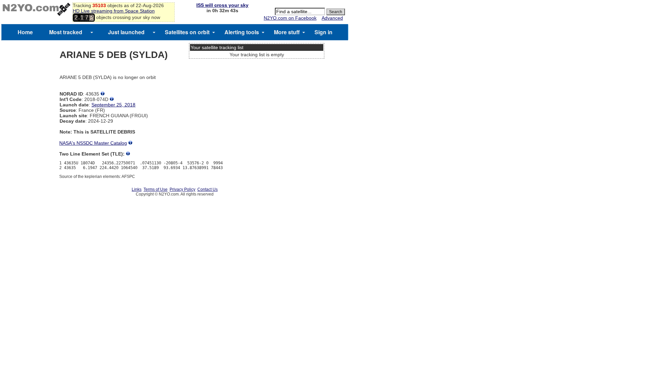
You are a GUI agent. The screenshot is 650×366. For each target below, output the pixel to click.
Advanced (332, 18)
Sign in (323, 32)
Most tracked (65, 32)
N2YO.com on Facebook (290, 18)
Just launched (126, 32)
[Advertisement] (256, 86)
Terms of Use (156, 189)
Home (25, 32)
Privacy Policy (182, 189)
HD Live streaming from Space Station (114, 11)
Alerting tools (241, 32)
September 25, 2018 (113, 104)
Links (137, 189)
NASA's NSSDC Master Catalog (93, 143)
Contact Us (207, 189)
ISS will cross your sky (222, 5)
